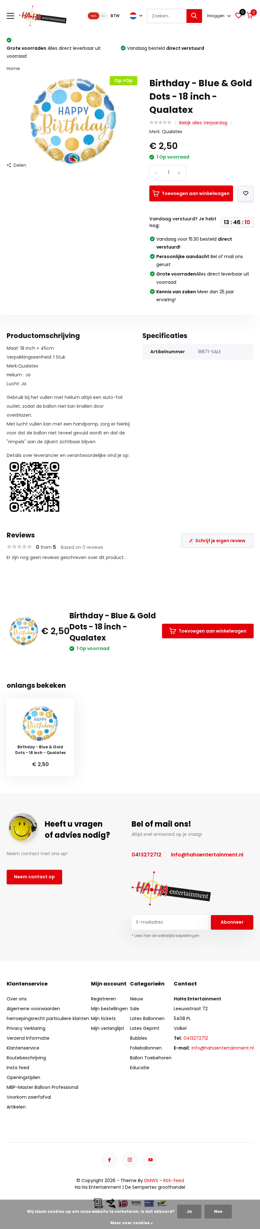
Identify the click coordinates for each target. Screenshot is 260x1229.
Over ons (17, 999)
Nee (218, 1211)
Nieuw (136, 999)
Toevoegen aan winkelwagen (196, 193)
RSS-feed (173, 1180)
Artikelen (16, 1107)
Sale (134, 1008)
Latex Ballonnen (147, 1018)
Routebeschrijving (26, 1058)
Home (13, 68)
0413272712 (146, 854)
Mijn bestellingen (109, 1008)
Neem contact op (34, 877)
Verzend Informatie (28, 1038)
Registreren (103, 999)
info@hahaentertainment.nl (207, 854)
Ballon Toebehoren (151, 1058)
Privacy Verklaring (26, 1028)
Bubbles (138, 1038)
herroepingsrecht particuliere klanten (48, 1018)
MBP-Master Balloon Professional (42, 1087)
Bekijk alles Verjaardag (203, 123)
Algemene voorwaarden (33, 1008)
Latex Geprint (144, 1028)
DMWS (151, 1180)
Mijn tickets (103, 1018)
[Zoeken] (194, 16)
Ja (189, 1211)
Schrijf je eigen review (220, 540)
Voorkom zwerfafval (29, 1097)
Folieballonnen (146, 1048)
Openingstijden (23, 1077)
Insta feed (18, 1067)
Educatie (139, 1067)
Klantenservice (23, 1048)
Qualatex (172, 131)
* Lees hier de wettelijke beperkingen (165, 935)
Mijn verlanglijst (107, 1028)
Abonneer (232, 922)
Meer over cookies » (131, 1223)
